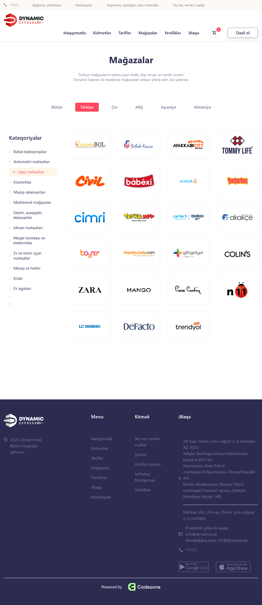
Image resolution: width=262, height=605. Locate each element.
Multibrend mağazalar (32, 202)
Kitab (18, 278)
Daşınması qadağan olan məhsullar (133, 5)
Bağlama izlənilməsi (46, 5)
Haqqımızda (74, 32)
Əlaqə (193, 32)
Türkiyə (87, 107)
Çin (114, 107)
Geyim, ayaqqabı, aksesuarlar (27, 215)
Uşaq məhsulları (31, 171)
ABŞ (139, 107)
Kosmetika (22, 182)
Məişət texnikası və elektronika (29, 241)
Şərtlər (141, 454)
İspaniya (168, 107)
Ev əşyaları (22, 288)
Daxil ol (243, 32)
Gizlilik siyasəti (148, 464)
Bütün (56, 107)
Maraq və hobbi (27, 268)
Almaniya (202, 107)
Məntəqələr (84, 5)
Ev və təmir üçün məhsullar (27, 256)
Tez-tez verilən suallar (189, 5)
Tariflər (124, 32)
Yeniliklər (173, 32)
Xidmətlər (102, 32)
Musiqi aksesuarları (30, 192)
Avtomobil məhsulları (32, 161)
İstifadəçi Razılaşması (145, 477)
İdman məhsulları (28, 227)
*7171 (13, 5)
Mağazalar (147, 32)
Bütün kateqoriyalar (30, 151)
